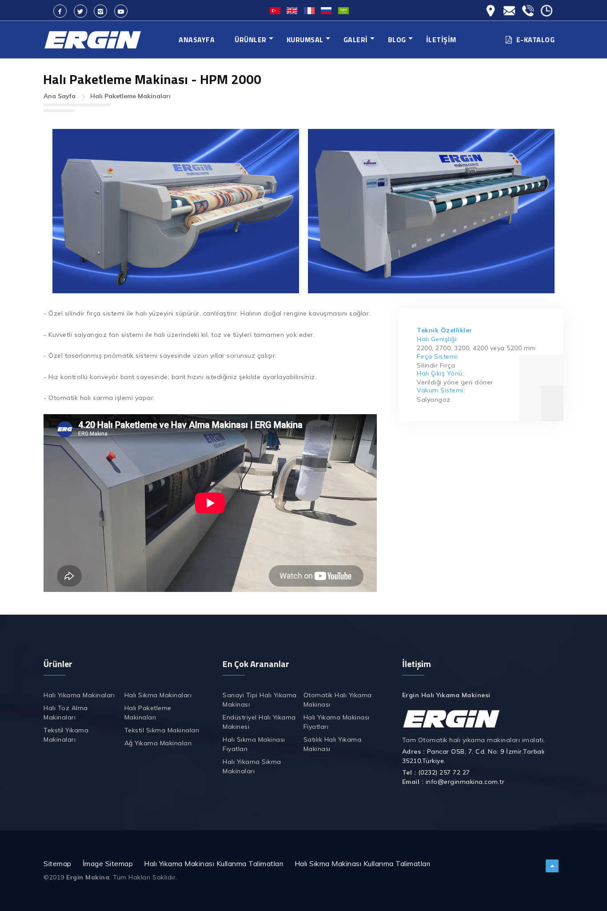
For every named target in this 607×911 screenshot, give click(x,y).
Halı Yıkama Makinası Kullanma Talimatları (214, 863)
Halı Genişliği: (437, 339)
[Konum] (490, 6)
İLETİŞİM (441, 39)
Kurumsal (305, 39)
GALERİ (355, 39)
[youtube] (121, 11)
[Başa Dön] (552, 870)
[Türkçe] (275, 10)
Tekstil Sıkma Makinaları (162, 730)
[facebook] (60, 11)
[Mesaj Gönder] (509, 6)
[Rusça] (326, 10)
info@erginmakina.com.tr (465, 782)
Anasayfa (197, 39)
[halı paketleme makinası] (175, 211)
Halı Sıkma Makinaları (158, 695)
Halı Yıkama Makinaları (79, 695)
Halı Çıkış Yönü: (440, 373)
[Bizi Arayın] (528, 6)
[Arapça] (343, 10)
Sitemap (58, 863)
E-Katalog (535, 39)
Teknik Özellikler (444, 330)
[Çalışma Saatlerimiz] (546, 6)
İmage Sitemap (108, 863)
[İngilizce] (292, 10)
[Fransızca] (309, 10)
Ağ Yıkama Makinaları (158, 743)
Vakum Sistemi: (441, 390)
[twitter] (80, 11)
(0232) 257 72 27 (444, 772)
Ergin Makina (87, 877)
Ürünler (251, 39)
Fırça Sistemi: (438, 356)
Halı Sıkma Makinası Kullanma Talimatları (363, 863)
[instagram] (100, 11)
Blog (397, 39)
